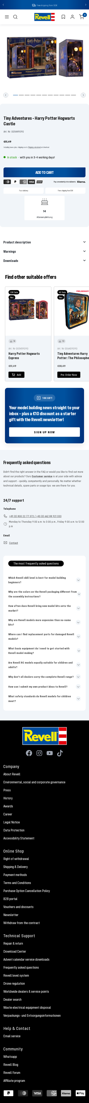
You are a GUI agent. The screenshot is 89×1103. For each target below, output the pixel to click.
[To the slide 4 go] (32, 95)
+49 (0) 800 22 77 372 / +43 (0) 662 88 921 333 (35, 516)
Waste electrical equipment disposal (27, 1008)
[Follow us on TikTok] (60, 753)
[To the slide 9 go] (61, 95)
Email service (11, 1036)
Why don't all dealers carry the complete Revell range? (41, 677)
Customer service (42, 476)
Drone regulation (14, 984)
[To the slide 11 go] (73, 95)
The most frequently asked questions (36, 564)
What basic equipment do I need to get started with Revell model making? (39, 651)
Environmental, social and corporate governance (34, 782)
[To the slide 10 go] (67, 95)
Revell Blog (10, 1065)
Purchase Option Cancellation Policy (26, 891)
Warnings (9, 252)
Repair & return (13, 944)
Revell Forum (11, 1073)
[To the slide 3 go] (27, 95)
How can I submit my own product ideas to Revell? (37, 687)
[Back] (5, 95)
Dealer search (12, 1000)
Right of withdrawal (16, 859)
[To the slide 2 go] (21, 95)
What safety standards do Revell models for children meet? (39, 699)
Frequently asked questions (21, 968)
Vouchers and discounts (18, 907)
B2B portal (10, 899)
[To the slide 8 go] (56, 95)
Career (7, 814)
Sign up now (44, 432)
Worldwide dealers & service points (26, 992)
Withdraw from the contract (21, 923)
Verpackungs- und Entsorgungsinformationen (32, 1016)
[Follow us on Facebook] (29, 753)
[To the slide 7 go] (50, 95)
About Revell (11, 774)
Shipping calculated (34, 147)
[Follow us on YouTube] (49, 753)
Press (7, 790)
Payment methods (15, 875)
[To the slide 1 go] (15, 95)
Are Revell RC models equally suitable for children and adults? (40, 665)
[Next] (83, 95)
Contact (13, 543)
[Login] (72, 17)
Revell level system (16, 976)
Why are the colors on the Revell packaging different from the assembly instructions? (42, 594)
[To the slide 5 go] (38, 95)
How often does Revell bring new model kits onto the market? (39, 608)
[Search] (15, 17)
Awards (8, 806)
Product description (17, 242)
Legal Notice (11, 822)
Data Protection (13, 830)
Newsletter (10, 915)
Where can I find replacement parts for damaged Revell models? (41, 637)
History (8, 798)
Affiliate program (14, 1081)
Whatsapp (10, 1057)
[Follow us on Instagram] (39, 753)
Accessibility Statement (18, 838)
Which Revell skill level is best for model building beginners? (37, 580)
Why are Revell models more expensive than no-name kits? (39, 623)
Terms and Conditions (17, 883)
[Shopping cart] (81, 17)
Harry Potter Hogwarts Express (24, 356)
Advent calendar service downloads (26, 960)
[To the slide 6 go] (44, 95)
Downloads (10, 261)
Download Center (14, 952)
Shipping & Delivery (15, 867)
